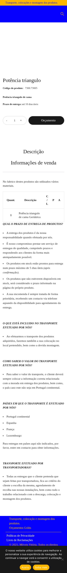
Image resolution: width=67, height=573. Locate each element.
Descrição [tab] (33, 151)
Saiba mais (41, 567)
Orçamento (48, 120)
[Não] (62, 559)
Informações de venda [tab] (33, 163)
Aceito (25, 567)
